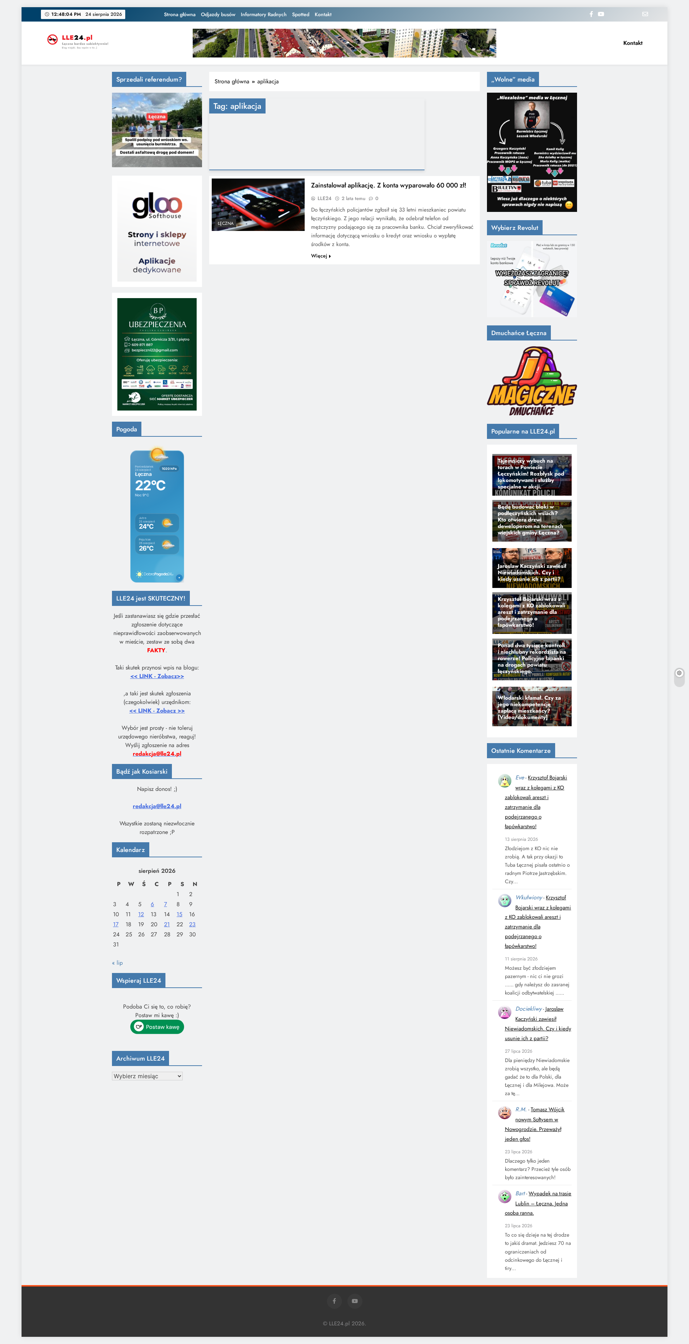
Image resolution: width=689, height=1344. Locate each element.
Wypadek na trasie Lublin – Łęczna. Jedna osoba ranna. (538, 1203)
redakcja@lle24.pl (157, 806)
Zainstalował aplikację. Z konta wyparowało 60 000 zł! (389, 185)
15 (179, 914)
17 (115, 924)
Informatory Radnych (264, 14)
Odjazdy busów (218, 14)
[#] (344, 43)
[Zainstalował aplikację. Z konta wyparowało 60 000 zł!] (258, 205)
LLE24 (325, 198)
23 (192, 924)
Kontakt (323, 14)
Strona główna (180, 14)
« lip (117, 963)
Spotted (300, 14)
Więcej (319, 255)
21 (167, 924)
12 (141, 914)
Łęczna (226, 223)
